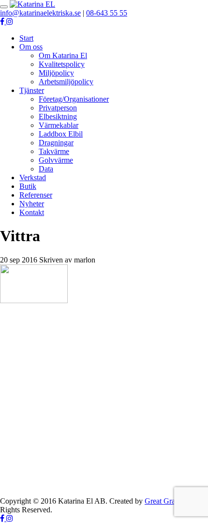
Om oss (31, 47)
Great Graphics (168, 501)
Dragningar (56, 142)
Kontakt (31, 212)
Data (46, 169)
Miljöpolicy (56, 73)
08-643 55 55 (106, 13)
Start (26, 38)
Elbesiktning (58, 116)
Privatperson (58, 108)
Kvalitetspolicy (62, 64)
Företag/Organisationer (74, 99)
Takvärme (54, 151)
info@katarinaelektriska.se (40, 13)
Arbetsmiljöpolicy (66, 81)
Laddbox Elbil (61, 134)
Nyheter (31, 204)
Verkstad (32, 177)
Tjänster (31, 90)
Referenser (35, 195)
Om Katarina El (63, 55)
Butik (27, 186)
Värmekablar (58, 125)
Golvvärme (56, 160)
